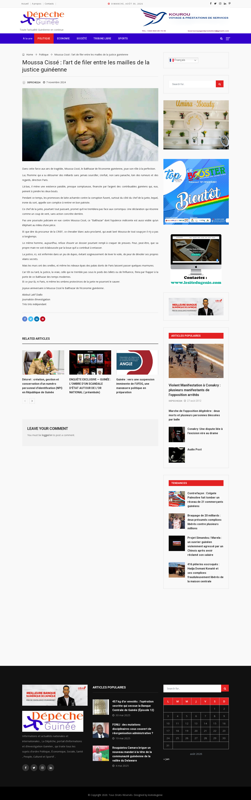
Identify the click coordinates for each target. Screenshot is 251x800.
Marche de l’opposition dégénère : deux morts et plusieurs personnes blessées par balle (194, 415)
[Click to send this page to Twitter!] (30, 319)
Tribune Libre (102, 38)
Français (179, 60)
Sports (123, 38)
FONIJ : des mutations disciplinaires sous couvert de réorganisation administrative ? (132, 729)
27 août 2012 (194, 400)
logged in (47, 435)
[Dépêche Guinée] (42, 18)
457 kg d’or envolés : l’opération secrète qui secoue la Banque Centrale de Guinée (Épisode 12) (133, 706)
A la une (27, 38)
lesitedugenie (155, 795)
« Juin (166, 759)
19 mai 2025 (123, 738)
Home (29, 54)
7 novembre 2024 (56, 82)
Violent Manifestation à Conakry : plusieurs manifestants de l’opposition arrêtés (195, 390)
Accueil (25, 3)
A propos (36, 3)
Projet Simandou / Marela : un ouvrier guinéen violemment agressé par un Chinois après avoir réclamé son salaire (205, 546)
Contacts (49, 3)
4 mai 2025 (122, 765)
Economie (63, 38)
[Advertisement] (196, 620)
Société (82, 38)
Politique (44, 38)
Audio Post (194, 449)
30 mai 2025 (123, 715)
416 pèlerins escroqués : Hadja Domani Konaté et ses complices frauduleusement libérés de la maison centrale (205, 573)
